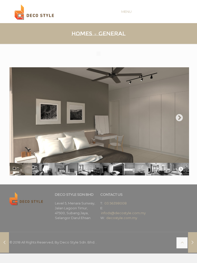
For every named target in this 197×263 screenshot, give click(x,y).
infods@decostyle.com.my (123, 213)
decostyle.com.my (121, 218)
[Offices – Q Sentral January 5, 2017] (4, 242)
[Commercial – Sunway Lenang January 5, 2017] (192, 242)
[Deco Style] (34, 11)
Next (179, 118)
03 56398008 (115, 203)
